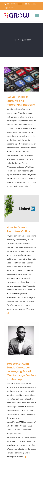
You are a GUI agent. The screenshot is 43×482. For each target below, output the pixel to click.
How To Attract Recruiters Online (18, 208)
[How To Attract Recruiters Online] (21, 208)
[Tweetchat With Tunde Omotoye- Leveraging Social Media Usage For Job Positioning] (21, 340)
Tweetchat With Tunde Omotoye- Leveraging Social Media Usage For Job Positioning (18, 340)
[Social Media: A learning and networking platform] (21, 79)
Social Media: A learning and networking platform (18, 79)
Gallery (25, 79)
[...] (30, 186)
